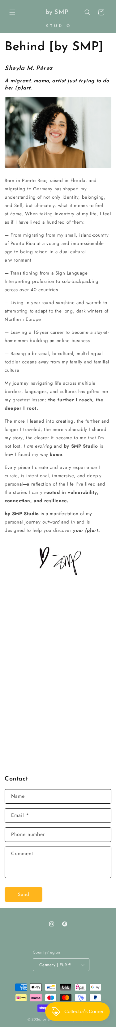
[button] (12, 12)
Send (23, 894)
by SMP (49, 1019)
